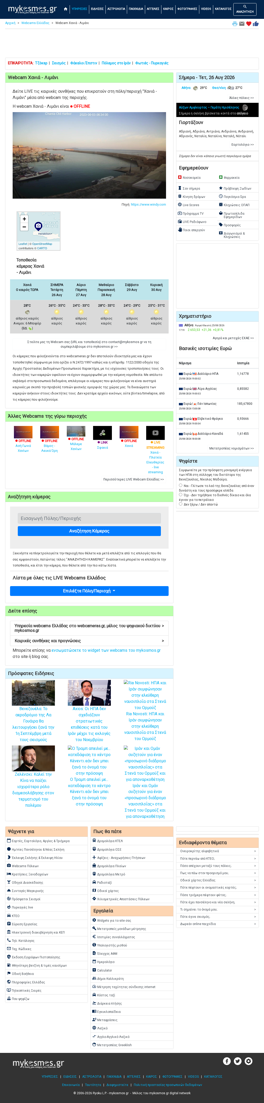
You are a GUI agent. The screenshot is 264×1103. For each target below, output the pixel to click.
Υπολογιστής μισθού (109, 945)
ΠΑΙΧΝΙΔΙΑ (136, 9)
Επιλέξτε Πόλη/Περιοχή (87, 590)
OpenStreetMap (42, 244)
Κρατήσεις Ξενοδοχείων (27, 874)
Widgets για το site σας (111, 920)
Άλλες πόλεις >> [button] (241, 98)
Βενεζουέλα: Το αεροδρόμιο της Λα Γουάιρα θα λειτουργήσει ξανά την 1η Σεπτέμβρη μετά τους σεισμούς (33, 724)
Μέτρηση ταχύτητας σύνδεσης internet (123, 986)
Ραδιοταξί (102, 882)
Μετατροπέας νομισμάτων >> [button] (231, 448)
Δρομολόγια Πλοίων (109, 865)
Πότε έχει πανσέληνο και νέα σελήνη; (218, 902)
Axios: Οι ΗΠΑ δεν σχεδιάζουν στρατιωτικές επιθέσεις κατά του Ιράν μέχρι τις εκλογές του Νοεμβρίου (89, 724)
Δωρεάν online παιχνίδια (218, 924)
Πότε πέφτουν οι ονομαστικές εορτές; (218, 887)
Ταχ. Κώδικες (19, 948)
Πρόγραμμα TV (191, 213)
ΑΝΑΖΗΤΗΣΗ (245, 8)
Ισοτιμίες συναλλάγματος (113, 936)
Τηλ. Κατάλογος (21, 940)
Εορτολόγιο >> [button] (243, 144)
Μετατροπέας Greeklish (112, 1044)
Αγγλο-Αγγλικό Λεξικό (110, 1036)
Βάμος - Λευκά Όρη (49, 446)
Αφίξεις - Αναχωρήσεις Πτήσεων (118, 857)
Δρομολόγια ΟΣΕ (106, 849)
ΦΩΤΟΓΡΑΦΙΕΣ (187, 9)
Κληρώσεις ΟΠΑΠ (234, 204)
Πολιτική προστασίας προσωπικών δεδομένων (168, 1085)
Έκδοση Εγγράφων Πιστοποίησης (33, 956)
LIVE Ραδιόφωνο (192, 221)
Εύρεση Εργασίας (22, 923)
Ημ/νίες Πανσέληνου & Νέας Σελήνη (35, 849)
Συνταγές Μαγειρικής (25, 890)
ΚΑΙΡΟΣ (168, 9)
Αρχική (10, 23)
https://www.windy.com (148, 204)
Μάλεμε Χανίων (76, 444)
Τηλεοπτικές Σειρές (24, 990)
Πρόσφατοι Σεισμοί (23, 898)
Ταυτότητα (93, 1085)
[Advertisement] (132, 44)
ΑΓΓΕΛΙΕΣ (153, 9)
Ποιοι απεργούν (191, 229)
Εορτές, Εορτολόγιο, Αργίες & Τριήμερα (38, 840)
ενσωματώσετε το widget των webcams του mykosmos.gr (106, 650)
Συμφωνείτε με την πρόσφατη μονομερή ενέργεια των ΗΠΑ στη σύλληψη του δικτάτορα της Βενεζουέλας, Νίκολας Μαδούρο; (215, 474)
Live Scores (188, 204)
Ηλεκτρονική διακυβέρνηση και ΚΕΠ (36, 932)
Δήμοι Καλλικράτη (108, 978)
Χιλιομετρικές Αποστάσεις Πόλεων (121, 898)
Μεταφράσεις (105, 1019)
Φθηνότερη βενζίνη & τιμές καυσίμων (37, 965)
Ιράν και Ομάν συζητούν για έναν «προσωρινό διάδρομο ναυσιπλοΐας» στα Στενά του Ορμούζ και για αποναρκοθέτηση (145, 801)
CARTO (42, 248)
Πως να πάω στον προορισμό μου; (218, 873)
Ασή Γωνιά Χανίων (23, 446)
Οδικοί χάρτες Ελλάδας (218, 880)
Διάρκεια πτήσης (107, 1003)
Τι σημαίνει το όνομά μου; (218, 909)
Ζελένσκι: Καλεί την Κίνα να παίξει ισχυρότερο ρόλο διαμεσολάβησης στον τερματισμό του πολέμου (33, 790)
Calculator (102, 970)
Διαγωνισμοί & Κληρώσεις (232, 235)
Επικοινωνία (71, 1085)
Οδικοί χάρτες (105, 890)
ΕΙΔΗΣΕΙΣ (97, 9)
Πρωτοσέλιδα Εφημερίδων (231, 215)
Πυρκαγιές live (20, 907)
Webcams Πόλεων (23, 865)
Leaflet (23, 244)
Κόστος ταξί (103, 994)
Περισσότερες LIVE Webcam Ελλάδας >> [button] (133, 479)
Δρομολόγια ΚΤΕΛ (107, 840)
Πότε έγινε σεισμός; (218, 917)
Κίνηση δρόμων (191, 196)
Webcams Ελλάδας (35, 23)
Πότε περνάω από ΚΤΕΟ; (218, 858)
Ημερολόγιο (103, 961)
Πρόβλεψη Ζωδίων (235, 188)
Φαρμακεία (229, 177)
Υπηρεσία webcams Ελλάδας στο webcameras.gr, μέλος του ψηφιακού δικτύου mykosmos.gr (89, 628)
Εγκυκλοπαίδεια (106, 1011)
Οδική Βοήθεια (20, 973)
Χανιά (129, 443)
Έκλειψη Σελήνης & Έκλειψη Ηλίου (35, 857)
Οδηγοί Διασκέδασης (25, 882)
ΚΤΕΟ (13, 915)
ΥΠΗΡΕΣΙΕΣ (79, 9)
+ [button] (24, 219)
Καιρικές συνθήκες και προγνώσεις (89, 640)
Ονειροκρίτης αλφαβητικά (218, 851)
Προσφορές (230, 224)
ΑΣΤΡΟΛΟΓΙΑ (116, 9)
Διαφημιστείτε (117, 1085)
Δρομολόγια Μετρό (108, 874)
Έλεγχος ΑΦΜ (104, 953)
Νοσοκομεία (189, 177)
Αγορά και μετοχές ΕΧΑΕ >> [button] (233, 338)
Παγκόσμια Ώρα (232, 196)
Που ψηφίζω (18, 998)
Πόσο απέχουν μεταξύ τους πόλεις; (218, 866)
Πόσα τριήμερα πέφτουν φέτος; (218, 895)
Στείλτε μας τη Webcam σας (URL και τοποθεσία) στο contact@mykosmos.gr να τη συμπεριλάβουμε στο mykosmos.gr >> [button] (89, 344)
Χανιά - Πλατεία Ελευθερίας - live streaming (155, 457)
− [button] (24, 226)
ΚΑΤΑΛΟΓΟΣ (223, 9)
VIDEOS (206, 9)
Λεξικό (100, 1028)
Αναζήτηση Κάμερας (89, 530)
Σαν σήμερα (189, 188)
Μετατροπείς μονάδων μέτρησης (119, 928)
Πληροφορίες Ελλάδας (26, 982)
